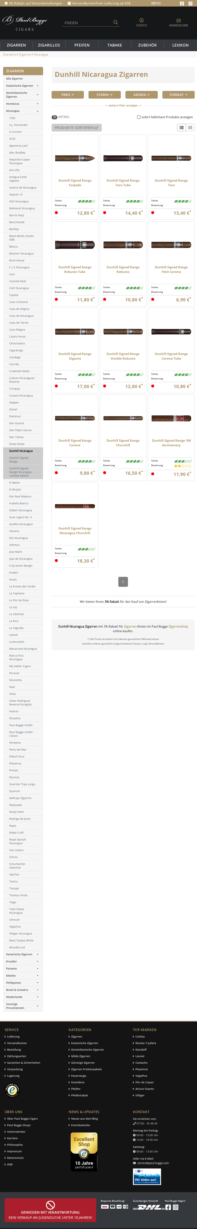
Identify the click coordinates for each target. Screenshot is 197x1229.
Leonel (139, 1056)
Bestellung (14, 1050)
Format (177, 94)
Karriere (12, 1138)
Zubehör (147, 45)
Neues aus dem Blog (84, 1119)
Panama (11, 968)
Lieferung (13, 1037)
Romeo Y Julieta (145, 1043)
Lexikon (180, 45)
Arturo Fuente (144, 1089)
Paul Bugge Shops (19, 1125)
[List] (181, 127)
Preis (65, 94)
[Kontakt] (151, 1160)
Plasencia (141, 1069)
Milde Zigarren (80, 1056)
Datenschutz (15, 1158)
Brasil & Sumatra (17, 990)
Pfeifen (82, 45)
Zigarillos (49, 45)
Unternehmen (16, 1132)
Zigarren (16, 45)
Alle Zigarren (14, 78)
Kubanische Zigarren (19, 85)
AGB (10, 1164)
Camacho (141, 1063)
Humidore (77, 1082)
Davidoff (141, 1050)
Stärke (103, 94)
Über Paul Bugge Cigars (22, 1119)
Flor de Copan (144, 1082)
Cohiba (140, 1037)
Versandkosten (17, 1043)
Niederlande (14, 997)
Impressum (14, 1151)
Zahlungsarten (16, 1056)
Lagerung (13, 1076)
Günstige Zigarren (83, 1063)
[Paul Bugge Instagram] (190, 3)
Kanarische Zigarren (19, 954)
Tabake (115, 45)
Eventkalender (80, 1125)
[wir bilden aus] (147, 1175)
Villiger (139, 1095)
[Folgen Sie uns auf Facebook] (182, 3)
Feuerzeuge (78, 1076)
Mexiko (11, 975)
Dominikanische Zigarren (16, 94)
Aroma (140, 94)
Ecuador (11, 961)
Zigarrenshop (178, 626)
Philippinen (13, 983)
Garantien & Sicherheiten (23, 1063)
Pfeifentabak (79, 1095)
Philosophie (15, 1145)
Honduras (12, 104)
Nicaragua (12, 111)
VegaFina (141, 1076)
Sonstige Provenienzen (15, 1006)
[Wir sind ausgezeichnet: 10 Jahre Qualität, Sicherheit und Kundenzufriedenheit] (84, 1153)
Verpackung (15, 1069)
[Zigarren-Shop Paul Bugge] (24, 23)
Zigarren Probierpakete (86, 1069)
